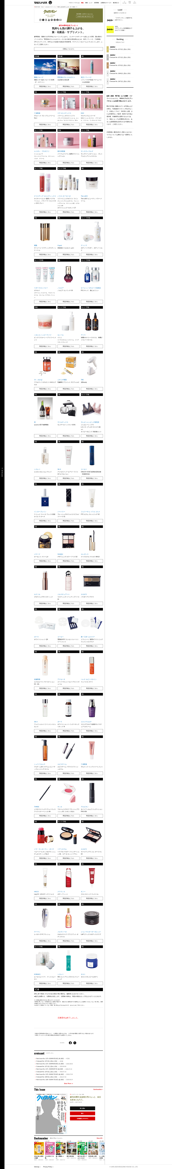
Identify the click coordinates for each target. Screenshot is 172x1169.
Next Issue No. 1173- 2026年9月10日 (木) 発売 (53, 1058)
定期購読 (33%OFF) (82, 1118)
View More (67, 1083)
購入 (82, 1113)
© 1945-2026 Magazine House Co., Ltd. (124, 1167)
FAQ (130, 1)
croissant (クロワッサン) (50, 6)
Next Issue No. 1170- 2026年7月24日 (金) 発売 (54, 1074)
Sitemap (36, 1167)
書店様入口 (116, 2)
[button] (101, 1149)
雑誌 (82, 2)
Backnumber (97, 1089)
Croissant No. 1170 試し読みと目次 (51, 1071)
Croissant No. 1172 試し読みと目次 (49, 1061)
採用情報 (96, 2)
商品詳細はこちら (45, 86)
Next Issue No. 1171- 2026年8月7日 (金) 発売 (54, 1069)
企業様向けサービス (106, 2)
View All (99, 1138)
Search (134, 1)
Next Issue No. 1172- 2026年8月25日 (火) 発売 (54, 1063)
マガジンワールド (43, 2)
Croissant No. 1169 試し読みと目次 (51, 1077)
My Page (124, 1)
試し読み (82, 1108)
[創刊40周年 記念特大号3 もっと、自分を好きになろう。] (51, 1113)
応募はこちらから (68, 49)
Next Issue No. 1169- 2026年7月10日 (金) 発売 (54, 1079)
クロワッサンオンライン (84, 16)
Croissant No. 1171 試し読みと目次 (51, 1066)
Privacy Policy (47, 1167)
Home (42, 6)
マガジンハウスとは (74, 2)
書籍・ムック (88, 2)
